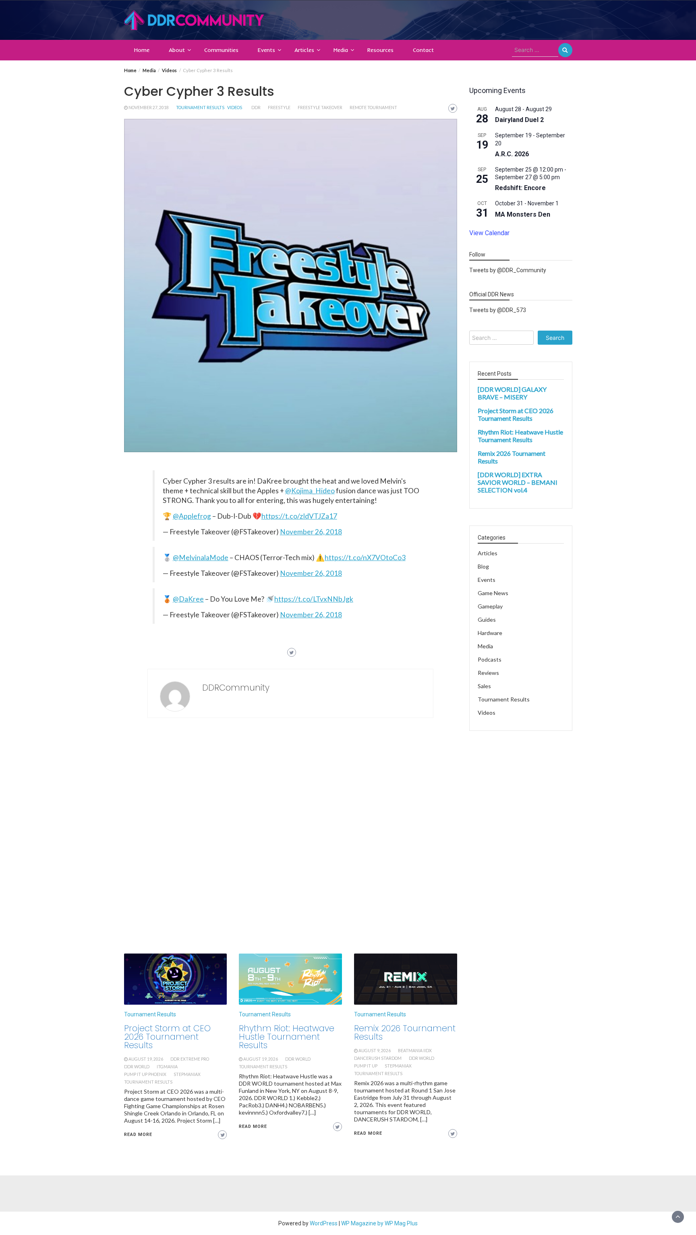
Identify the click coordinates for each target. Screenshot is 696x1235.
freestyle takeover (320, 107)
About (177, 50)
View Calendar (489, 233)
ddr (256, 107)
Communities (221, 50)
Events (266, 50)
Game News (493, 593)
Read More (138, 1134)
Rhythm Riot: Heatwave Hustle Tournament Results (286, 1036)
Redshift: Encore (520, 188)
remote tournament (373, 107)
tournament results (148, 1082)
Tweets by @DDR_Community (507, 270)
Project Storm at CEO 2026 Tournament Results (167, 1036)
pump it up (365, 1065)
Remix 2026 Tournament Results (405, 1032)
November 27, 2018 (148, 107)
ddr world (136, 1066)
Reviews (488, 673)
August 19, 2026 (145, 1059)
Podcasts (489, 659)
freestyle (279, 107)
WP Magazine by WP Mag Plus (379, 1223)
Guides (487, 619)
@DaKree (188, 599)
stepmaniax (187, 1074)
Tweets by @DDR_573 (497, 310)
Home (141, 50)
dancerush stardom (378, 1058)
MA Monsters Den (522, 214)
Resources (380, 50)
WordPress (324, 1223)
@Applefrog (192, 516)
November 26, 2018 (311, 532)
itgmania (167, 1066)
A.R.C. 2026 (512, 154)
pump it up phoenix (145, 1074)
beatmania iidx (415, 1050)
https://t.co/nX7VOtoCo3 (365, 557)
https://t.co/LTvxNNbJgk (313, 599)
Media (341, 50)
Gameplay (490, 606)
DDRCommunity (235, 687)
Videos (234, 107)
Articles (304, 50)
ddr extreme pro (189, 1059)
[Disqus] (290, 838)
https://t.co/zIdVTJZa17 (299, 516)
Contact (423, 50)
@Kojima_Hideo (310, 490)
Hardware (490, 633)
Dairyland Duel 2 (519, 120)
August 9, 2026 (374, 1050)
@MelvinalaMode (200, 557)
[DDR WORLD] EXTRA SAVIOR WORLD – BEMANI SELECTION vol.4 (517, 482)
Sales (484, 686)
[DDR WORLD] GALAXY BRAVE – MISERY (512, 393)
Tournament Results (200, 107)
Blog (483, 566)
